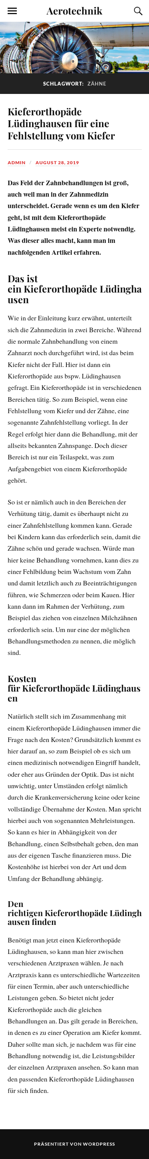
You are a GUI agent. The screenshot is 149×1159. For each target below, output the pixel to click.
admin (17, 162)
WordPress (99, 1144)
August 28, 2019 (57, 162)
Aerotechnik (74, 10)
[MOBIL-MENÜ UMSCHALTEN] (12, 11)
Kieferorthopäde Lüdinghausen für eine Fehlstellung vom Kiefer (62, 123)
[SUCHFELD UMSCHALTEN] (137, 11)
